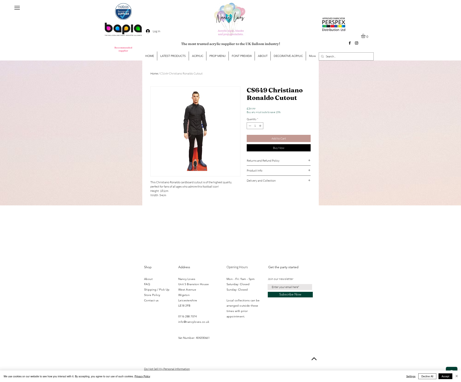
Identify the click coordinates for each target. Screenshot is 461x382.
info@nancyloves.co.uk (193, 321)
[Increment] (260, 126)
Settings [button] (410, 376)
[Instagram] (356, 43)
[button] (17, 8)
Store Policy (152, 295)
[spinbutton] (255, 126)
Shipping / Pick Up (157, 289)
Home (154, 73)
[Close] (457, 376)
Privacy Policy (142, 376)
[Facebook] (350, 43)
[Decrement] (249, 126)
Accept (445, 376)
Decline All (427, 376)
